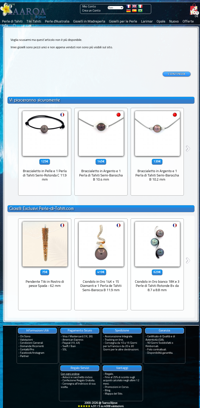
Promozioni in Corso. (117, 387)
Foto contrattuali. (157, 349)
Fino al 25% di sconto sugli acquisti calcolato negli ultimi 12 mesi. (121, 381)
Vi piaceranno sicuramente (34, 100)
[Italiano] (140, 7)
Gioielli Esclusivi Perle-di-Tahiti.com (41, 208)
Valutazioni (26, 339)
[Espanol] (134, 11)
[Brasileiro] (140, 11)
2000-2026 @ (101, 405)
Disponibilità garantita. (160, 353)
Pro (32, 349)
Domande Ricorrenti (32, 346)
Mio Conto (89, 6)
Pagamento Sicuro (80, 330)
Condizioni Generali (31, 343)
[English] (134, 7)
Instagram (38, 353)
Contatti (24, 349)
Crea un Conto (91, 10)
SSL (64, 349)
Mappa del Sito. (114, 393)
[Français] (128, 7)
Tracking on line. (114, 339)
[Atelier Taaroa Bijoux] (23, 19)
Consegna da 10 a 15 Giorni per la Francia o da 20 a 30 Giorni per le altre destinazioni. (121, 346)
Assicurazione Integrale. (119, 336)
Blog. (108, 390)
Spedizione (122, 330)
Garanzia (164, 330)
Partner (24, 356)
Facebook (26, 353)
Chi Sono (25, 336)
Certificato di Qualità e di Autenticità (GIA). (160, 338)
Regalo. (109, 374)
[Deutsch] (128, 11)
